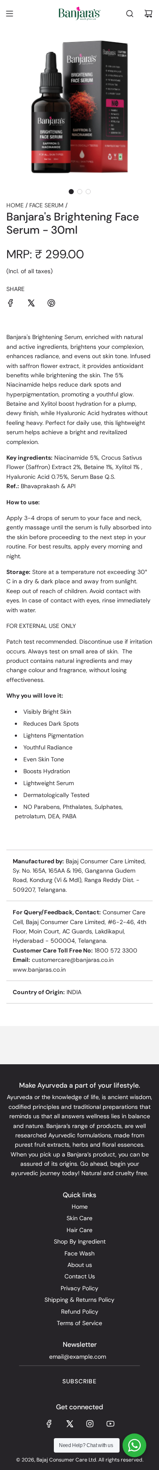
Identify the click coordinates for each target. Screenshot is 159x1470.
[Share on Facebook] (10, 304)
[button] (71, 191)
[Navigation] (9, 13)
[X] (69, 1423)
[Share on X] (31, 304)
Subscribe (79, 1381)
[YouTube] (110, 1423)
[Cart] (148, 13)
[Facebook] (49, 1423)
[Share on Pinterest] (51, 304)
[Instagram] (90, 1423)
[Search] (129, 13)
